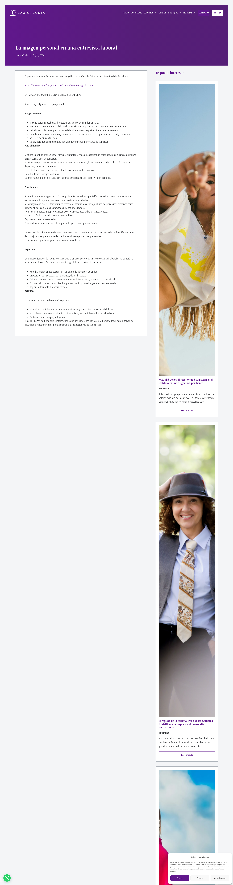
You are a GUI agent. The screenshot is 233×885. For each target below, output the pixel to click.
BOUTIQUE (173, 12)
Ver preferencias (220, 878)
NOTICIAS (187, 12)
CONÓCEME (136, 12)
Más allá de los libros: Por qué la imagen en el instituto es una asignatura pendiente (186, 381)
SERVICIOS (148, 12)
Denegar (200, 878)
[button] (7, 878)
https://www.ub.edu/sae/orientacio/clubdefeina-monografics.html (59, 85)
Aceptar (180, 878)
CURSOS (162, 12)
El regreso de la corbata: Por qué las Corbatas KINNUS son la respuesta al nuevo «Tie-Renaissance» (186, 724)
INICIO (126, 12)
